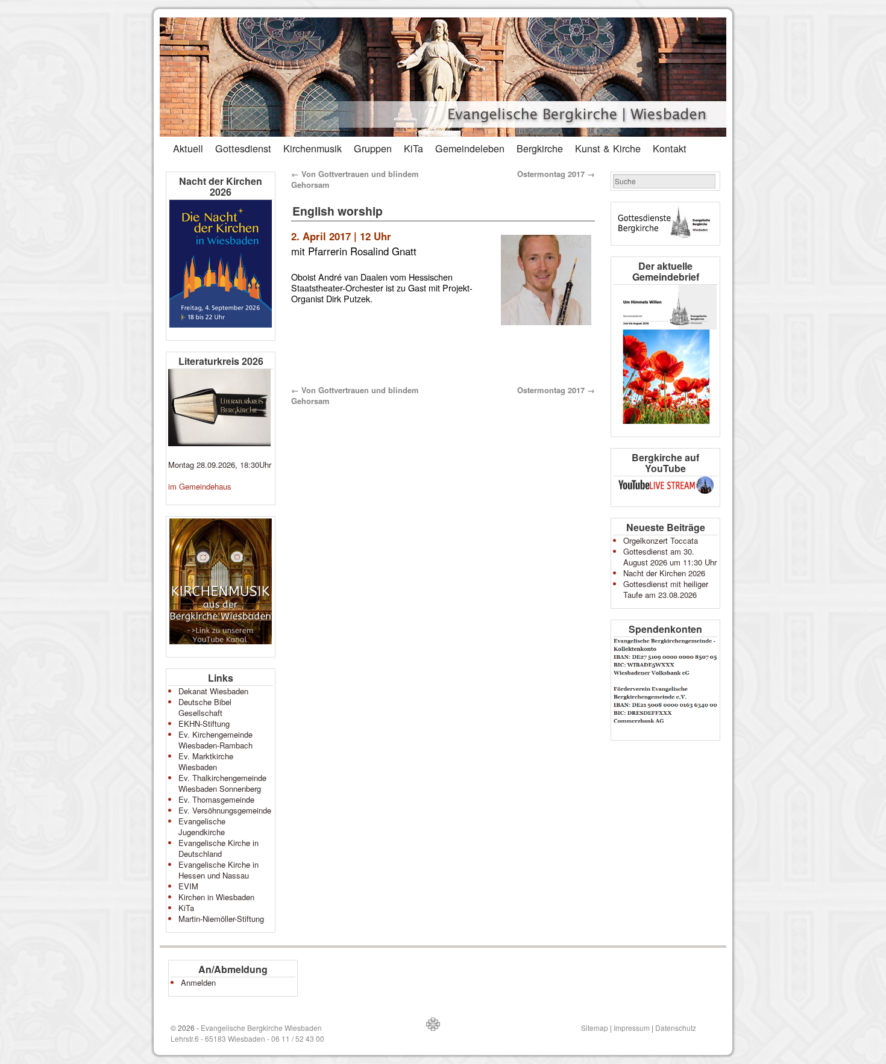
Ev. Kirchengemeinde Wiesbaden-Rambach (215, 740)
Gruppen (373, 148)
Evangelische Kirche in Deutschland (218, 848)
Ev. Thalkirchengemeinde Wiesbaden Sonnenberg (222, 783)
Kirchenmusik (312, 148)
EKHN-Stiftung (204, 723)
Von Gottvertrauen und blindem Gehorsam (355, 179)
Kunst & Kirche (608, 148)
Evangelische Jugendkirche (201, 826)
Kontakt (669, 148)
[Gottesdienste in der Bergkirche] (665, 223)
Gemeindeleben (469, 148)
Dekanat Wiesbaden (213, 691)
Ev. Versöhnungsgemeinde (224, 810)
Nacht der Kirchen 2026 (664, 573)
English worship (337, 210)
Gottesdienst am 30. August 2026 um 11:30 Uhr (670, 557)
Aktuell (188, 148)
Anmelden (198, 982)
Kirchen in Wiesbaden (216, 897)
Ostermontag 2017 (556, 173)
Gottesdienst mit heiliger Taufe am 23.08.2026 (665, 589)
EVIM (188, 886)
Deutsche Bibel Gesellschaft (204, 707)
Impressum (632, 1027)
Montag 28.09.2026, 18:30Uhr (219, 464)
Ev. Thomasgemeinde (216, 799)
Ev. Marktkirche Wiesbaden (205, 761)
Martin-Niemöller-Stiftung (221, 918)
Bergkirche (540, 148)
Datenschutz (675, 1027)
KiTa (413, 148)
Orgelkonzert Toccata (660, 540)
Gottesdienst (243, 148)
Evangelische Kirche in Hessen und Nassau (218, 870)
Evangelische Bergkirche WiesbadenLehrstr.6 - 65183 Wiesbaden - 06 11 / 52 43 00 (247, 1033)
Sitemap (594, 1027)
